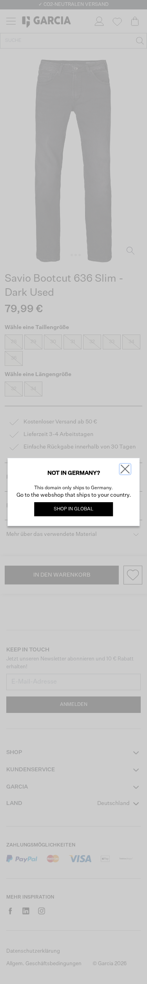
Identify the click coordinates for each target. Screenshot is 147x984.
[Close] (125, 469)
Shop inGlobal (73, 509)
